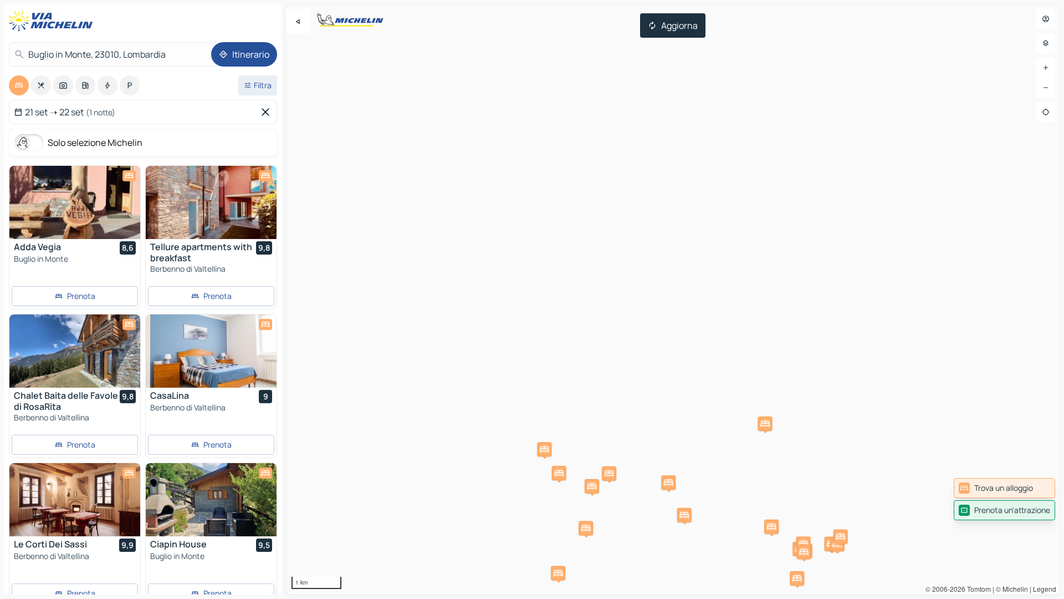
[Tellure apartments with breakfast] (211, 202)
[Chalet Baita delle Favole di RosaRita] (74, 351)
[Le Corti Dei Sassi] (74, 499)
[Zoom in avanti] (1045, 68)
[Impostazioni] (1045, 43)
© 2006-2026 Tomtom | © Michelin (976, 588)
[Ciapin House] (211, 499)
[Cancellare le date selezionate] (268, 112)
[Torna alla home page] (53, 21)
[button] (586, 528)
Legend (1044, 588)
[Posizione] (1045, 112)
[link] (1004, 488)
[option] (19, 85)
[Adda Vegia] (74, 202)
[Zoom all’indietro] (1045, 88)
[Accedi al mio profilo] (1045, 19)
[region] (673, 299)
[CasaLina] (211, 351)
